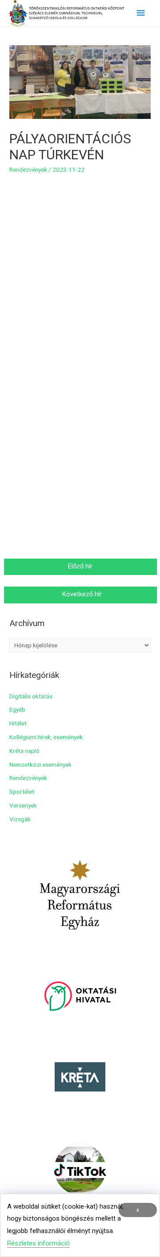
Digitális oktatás (30, 696)
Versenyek (23, 805)
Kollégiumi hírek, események (46, 737)
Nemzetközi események (40, 764)
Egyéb (17, 709)
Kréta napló (24, 750)
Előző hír (81, 566)
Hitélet (18, 723)
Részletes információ (38, 1243)
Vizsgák (20, 819)
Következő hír (81, 594)
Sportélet (21, 791)
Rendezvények (28, 169)
